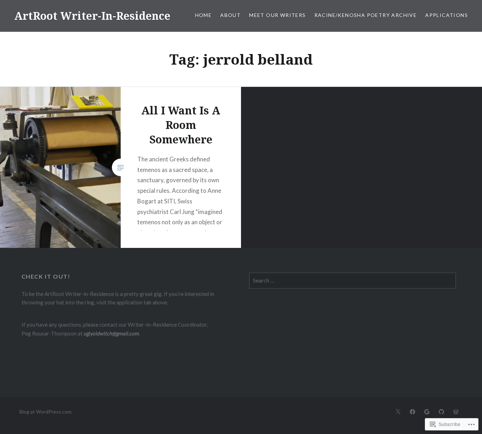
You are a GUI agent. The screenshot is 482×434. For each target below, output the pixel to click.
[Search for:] (352, 280)
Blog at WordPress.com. (45, 412)
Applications (446, 15)
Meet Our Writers (277, 15)
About (230, 15)
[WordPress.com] (455, 411)
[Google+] (426, 411)
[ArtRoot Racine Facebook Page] (412, 411)
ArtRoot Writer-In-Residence (92, 15)
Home (203, 15)
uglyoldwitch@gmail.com (111, 333)
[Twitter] (398, 411)
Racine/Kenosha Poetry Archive (365, 15)
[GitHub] (441, 411)
